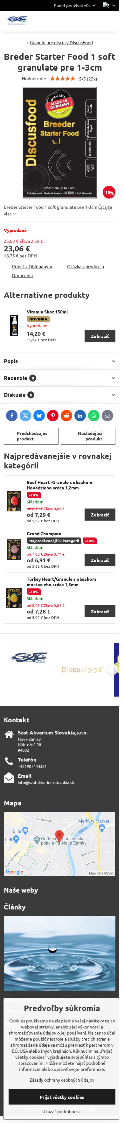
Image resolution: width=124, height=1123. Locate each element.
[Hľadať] (81, 21)
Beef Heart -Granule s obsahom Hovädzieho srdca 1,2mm (59, 485)
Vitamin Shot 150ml (47, 311)
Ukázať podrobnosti (62, 1111)
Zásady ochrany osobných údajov (62, 1080)
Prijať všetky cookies (62, 1097)
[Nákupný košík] (96, 21)
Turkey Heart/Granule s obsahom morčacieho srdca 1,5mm (61, 581)
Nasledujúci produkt (90, 436)
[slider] (62, 78)
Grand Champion (44, 533)
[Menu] (111, 21)
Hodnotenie (34, 78)
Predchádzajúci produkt (33, 436)
